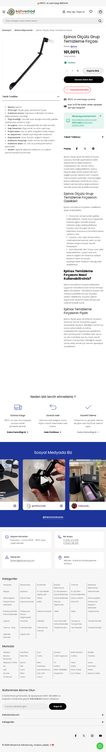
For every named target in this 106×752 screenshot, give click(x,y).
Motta (90, 669)
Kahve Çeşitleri (94, 598)
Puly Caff (41, 673)
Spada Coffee (94, 673)
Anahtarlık (41, 585)
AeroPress (24, 652)
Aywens (57, 652)
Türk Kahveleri (26, 627)
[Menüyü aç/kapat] (4, 12)
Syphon (6, 621)
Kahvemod (15, 745)
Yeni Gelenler (76, 627)
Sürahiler (24, 621)
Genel (39, 598)
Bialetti (91, 652)
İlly (4, 666)
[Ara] (100, 20)
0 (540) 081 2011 (70, 543)
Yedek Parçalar (60, 627)
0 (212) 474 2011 (70, 540)
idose (90, 662)
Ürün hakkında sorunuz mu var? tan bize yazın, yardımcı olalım (84, 122)
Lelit (4, 669)
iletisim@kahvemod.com (22, 560)
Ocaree (6, 673)
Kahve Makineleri (61, 598)
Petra (22, 673)
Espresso (24, 591)
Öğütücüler (25, 634)
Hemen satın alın (84, 79)
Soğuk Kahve (93, 611)
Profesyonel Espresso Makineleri (92, 604)
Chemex (74, 585)
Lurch (22, 669)
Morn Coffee (76, 669)
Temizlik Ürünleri (94, 621)
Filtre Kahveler (93, 591)
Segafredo (58, 673)
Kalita (73, 666)
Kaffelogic (41, 666)
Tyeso (22, 677)
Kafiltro (57, 666)
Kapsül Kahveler (27, 601)
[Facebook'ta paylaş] (76, 148)
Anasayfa (6, 30)
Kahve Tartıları (77, 598)
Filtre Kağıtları (8, 598)
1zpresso (6, 652)
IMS (21, 666)
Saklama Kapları (44, 611)
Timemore (7, 677)
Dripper (6, 591)
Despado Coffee (10, 662)
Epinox (74, 46)
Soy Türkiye (75, 673)
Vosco (40, 677)
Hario (73, 662)
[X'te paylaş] (85, 148)
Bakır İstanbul (77, 652)
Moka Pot (75, 601)
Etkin (39, 662)
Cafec (39, 656)
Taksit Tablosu (72, 137)
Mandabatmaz (43, 669)
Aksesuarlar (25, 585)
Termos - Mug (9, 627)
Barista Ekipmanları (24, 30)
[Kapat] (100, 115)
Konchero (92, 666)
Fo (55, 662)
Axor (39, 652)
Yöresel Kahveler (94, 627)
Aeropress (7, 585)
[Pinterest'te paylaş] (93, 148)
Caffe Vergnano (61, 656)
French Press (25, 598)
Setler (56, 611)
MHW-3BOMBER (60, 669)
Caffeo (74, 656)
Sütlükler (40, 621)
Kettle (39, 601)
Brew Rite (24, 656)
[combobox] (53, 21)
